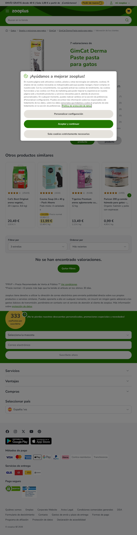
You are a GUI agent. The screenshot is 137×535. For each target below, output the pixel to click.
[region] (69, 106)
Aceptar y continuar (68, 124)
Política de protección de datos (76, 105)
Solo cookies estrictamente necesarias (69, 134)
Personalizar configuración (68, 114)
